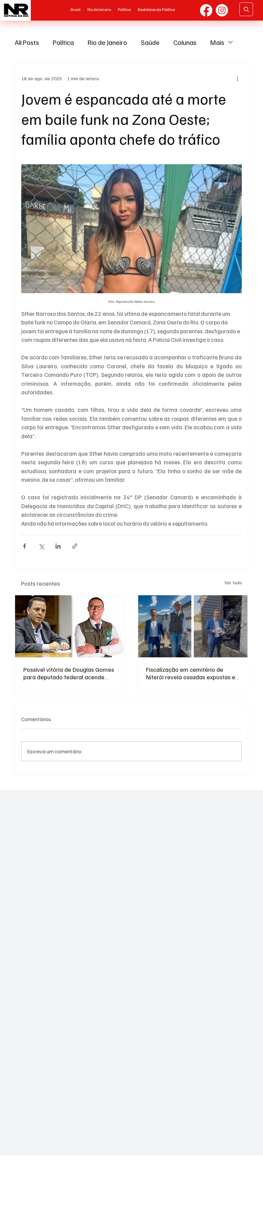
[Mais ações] (238, 78)
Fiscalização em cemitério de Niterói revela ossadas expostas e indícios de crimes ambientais (190, 673)
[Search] (246, 9)
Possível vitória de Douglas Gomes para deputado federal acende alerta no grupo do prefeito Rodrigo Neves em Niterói (69, 673)
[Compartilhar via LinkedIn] (58, 546)
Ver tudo (233, 582)
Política (63, 42)
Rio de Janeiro (107, 42)
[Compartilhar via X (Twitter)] (41, 546)
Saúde (150, 42)
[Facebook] (206, 10)
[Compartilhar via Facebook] (24, 546)
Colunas (185, 42)
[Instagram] (222, 10)
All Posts (27, 42)
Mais (217, 42)
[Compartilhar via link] (75, 546)
